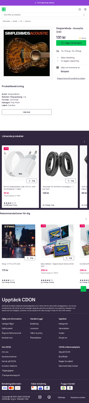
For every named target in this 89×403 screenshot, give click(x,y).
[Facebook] (49, 397)
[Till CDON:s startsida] (4, 9)
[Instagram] (40, 397)
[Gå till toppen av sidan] (83, 289)
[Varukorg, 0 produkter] (80, 9)
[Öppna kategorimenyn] (85, 9)
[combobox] (44, 15)
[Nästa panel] (84, 141)
